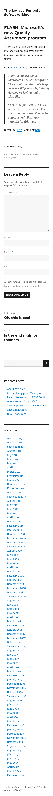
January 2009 (15, 579)
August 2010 (14, 500)
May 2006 (13, 712)
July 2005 (12, 754)
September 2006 (16, 696)
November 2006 (16, 687)
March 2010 (14, 521)
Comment (11, 192)
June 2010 (12, 509)
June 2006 (13, 708)
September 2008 (16, 596)
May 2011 (12, 463)
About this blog (16, 388)
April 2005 (13, 766)
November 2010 (16, 488)
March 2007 (14, 671)
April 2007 (13, 667)
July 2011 (12, 455)
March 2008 (14, 621)
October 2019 (15, 438)
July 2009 (12, 554)
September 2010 (16, 496)
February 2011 (15, 475)
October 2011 (14, 442)
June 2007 (13, 658)
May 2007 (12, 662)
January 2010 (14, 529)
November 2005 (16, 737)
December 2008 (16, 583)
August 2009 (14, 550)
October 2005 (15, 741)
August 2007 (14, 650)
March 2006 (14, 721)
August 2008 (14, 600)
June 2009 (13, 558)
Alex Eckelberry (11, 154)
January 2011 (14, 479)
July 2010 (12, 504)
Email (8, 252)
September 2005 (16, 746)
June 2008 (13, 608)
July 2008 (12, 604)
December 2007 (16, 633)
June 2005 (13, 758)
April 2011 (12, 467)
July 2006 (12, 704)
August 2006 (14, 700)
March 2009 (14, 571)
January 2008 (15, 629)
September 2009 (16, 546)
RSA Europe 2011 (16, 413)
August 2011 (14, 450)
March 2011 (13, 471)
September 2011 (16, 446)
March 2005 (14, 771)
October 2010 (14, 492)
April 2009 (13, 567)
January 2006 (15, 729)
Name (8, 237)
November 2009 (16, 538)
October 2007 (15, 642)
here (19, 129)
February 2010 (15, 525)
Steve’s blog (18, 67)
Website (9, 266)
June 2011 (12, 459)
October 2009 (15, 542)
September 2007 (16, 646)
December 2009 (16, 534)
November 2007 (16, 638)
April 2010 (13, 517)
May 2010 (12, 513)
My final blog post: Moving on (24, 393)
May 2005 (13, 762)
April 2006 (13, 717)
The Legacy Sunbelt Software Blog (22, 12)
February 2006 (15, 725)
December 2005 (16, 733)
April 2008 (13, 617)
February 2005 (15, 775)
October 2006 (15, 692)
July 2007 (12, 654)
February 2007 (15, 675)
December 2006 (16, 683)
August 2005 (14, 750)
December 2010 (16, 484)
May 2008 (13, 613)
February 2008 (15, 625)
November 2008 (16, 588)
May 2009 (13, 563)
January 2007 (14, 679)
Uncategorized (11, 157)
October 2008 (15, 592)
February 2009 (15, 575)
